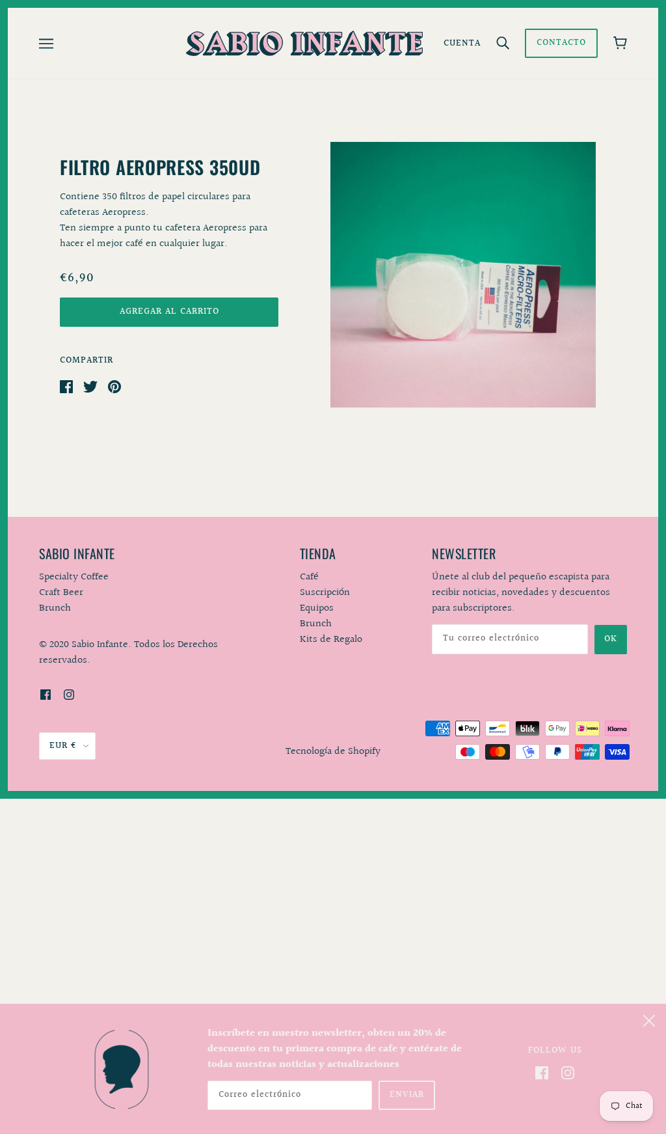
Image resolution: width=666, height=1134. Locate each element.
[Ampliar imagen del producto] (463, 275)
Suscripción (325, 593)
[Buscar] (502, 43)
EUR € (63, 746)
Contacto (561, 43)
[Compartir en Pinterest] (114, 386)
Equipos (317, 608)
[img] (45, 695)
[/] (304, 43)
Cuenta (462, 43)
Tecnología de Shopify (333, 751)
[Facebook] (541, 1073)
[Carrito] (620, 43)
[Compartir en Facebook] (66, 386)
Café (309, 577)
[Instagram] (567, 1073)
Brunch (316, 624)
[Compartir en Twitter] (90, 386)
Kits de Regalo (331, 639)
